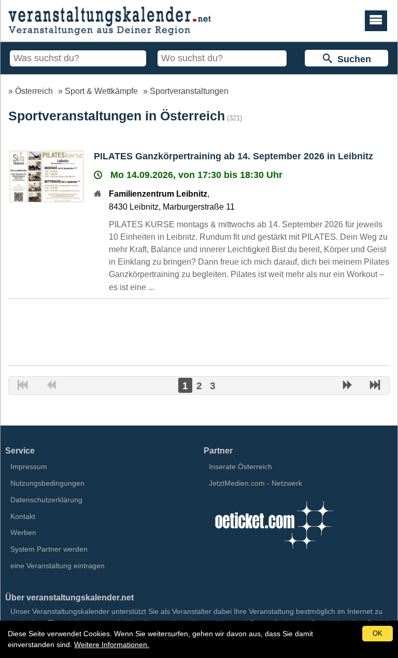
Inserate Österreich (240, 466)
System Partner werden (49, 549)
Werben (23, 532)
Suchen (351, 59)
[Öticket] (273, 552)
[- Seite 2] (347, 386)
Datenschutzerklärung (46, 500)
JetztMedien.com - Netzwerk (255, 483)
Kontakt (22, 516)
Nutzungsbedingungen (47, 483)
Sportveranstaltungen (189, 90)
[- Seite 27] (375, 386)
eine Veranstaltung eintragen (57, 565)
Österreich (34, 90)
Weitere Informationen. (111, 644)
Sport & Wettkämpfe (101, 90)
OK (377, 633)
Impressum (28, 466)
